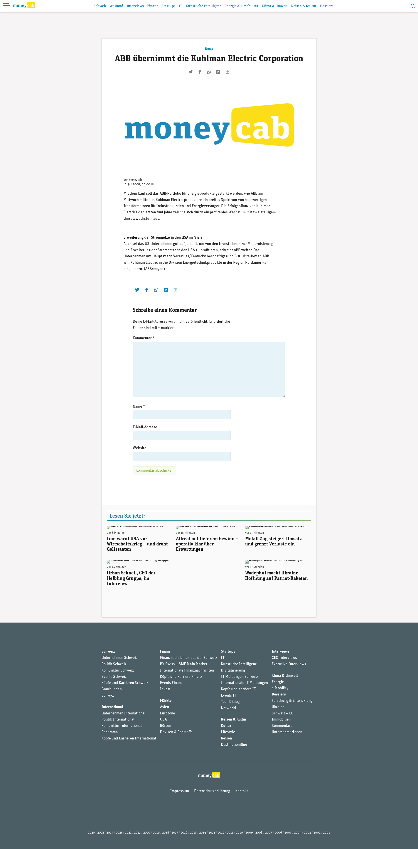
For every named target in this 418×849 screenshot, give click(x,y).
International (112, 707)
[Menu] (6, 6)
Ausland (116, 6)
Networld (228, 708)
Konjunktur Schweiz (117, 671)
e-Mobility (280, 688)
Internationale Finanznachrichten (187, 671)
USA (163, 720)
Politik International (117, 720)
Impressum (179, 791)
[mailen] (227, 72)
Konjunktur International (121, 726)
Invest (165, 689)
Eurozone (167, 714)
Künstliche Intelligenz (203, 6)
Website (139, 448)
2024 (109, 832)
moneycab (135, 180)
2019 (156, 832)
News (209, 49)
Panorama (109, 732)
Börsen (165, 726)
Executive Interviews (289, 664)
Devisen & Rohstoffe (176, 732)
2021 (137, 832)
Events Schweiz (114, 677)
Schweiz (100, 6)
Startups (168, 6)
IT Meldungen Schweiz (239, 677)
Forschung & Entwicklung (292, 701)
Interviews (135, 6)
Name (139, 407)
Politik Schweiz (113, 664)
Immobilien (281, 720)
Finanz (152, 6)
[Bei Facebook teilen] (200, 72)
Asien (164, 707)
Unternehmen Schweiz (119, 658)
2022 (128, 832)
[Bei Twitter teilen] (190, 72)
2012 (221, 832)
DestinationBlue (234, 745)
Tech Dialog (230, 702)
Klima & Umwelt (275, 6)
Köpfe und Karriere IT (238, 689)
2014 (202, 832)
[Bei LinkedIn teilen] (218, 72)
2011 (230, 832)
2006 (278, 832)
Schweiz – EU (282, 714)
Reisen (226, 739)
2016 (184, 832)
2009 (249, 832)
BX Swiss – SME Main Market (183, 664)
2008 (259, 832)
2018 (165, 832)
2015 (193, 832)
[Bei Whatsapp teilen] (209, 72)
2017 (175, 832)
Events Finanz (171, 683)
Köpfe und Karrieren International (128, 739)
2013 (212, 832)
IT (180, 6)
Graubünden (111, 689)
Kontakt (241, 791)
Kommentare (282, 726)
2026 (91, 832)
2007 (268, 832)
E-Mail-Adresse (146, 427)
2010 (239, 832)
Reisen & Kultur (304, 6)
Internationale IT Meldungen (244, 683)
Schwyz (107, 696)
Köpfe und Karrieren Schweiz (124, 683)
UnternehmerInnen (287, 732)
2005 (288, 832)
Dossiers (326, 6)
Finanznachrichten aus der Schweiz (188, 658)
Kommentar (143, 338)
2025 (100, 832)
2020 (146, 832)
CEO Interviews (284, 658)
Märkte (166, 701)
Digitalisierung (233, 671)
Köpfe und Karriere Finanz (181, 677)
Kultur (226, 726)
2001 (326, 832)
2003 (307, 832)
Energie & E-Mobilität (241, 6)
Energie (278, 682)
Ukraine (278, 707)
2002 (317, 832)
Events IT (228, 696)
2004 (297, 832)
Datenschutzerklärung (212, 791)
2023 (119, 832)
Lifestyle (228, 732)
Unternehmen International (123, 714)
